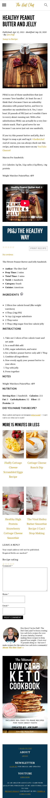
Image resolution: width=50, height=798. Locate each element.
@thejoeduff (36, 415)
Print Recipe (38, 248)
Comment (8, 565)
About (25, 756)
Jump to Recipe (10, 39)
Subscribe (25, 777)
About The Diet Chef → (13, 647)
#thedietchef (38, 139)
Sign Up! (13, 767)
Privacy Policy (12, 791)
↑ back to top (25, 748)
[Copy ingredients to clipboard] (21, 294)
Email (6, 605)
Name (6, 594)
